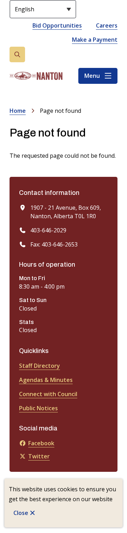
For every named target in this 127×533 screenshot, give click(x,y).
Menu (92, 76)
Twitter (39, 456)
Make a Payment (94, 40)
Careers (106, 25)
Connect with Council (48, 394)
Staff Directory (39, 366)
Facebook (41, 443)
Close (20, 513)
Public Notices (38, 408)
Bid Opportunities (57, 25)
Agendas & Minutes (46, 380)
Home (18, 111)
